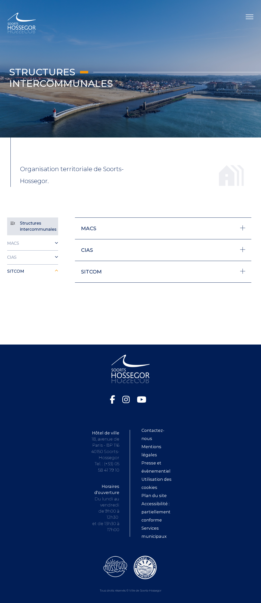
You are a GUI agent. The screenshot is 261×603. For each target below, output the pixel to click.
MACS (13, 243)
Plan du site (154, 495)
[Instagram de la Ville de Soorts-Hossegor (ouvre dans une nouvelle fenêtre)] (127, 399)
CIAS (12, 257)
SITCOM (15, 271)
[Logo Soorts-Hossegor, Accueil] (22, 22)
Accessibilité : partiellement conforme (156, 512)
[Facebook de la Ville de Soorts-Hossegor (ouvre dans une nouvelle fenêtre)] (113, 399)
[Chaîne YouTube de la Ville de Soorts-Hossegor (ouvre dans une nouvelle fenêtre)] (141, 399)
